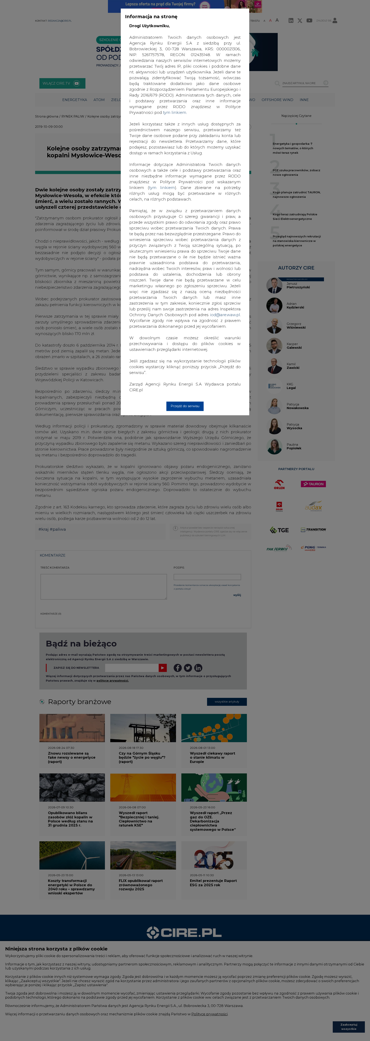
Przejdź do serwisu (185, 406)
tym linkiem (162, 187)
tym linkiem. (175, 112)
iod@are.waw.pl (225, 315)
